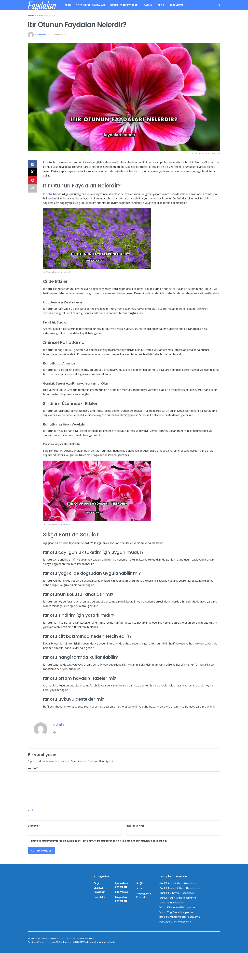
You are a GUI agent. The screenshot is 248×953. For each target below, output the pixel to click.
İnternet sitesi (135, 825)
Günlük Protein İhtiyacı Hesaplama (179, 888)
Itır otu (47, 194)
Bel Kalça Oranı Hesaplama (175, 921)
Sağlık (148, 5)
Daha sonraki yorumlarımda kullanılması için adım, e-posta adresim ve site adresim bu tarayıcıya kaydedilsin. (99, 840)
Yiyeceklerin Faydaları (90, 5)
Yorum (33, 768)
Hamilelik (99, 897)
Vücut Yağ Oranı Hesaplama (176, 912)
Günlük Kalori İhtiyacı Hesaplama (178, 883)
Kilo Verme (176, 5)
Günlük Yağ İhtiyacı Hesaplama (177, 897)
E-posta (34, 825)
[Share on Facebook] (32, 164)
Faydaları (42, 5)
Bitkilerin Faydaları (46, 15)
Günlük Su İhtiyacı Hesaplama (176, 893)
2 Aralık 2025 (59, 34)
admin (42, 34)
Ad (30, 810)
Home (31, 15)
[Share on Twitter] (32, 172)
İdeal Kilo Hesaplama (171, 902)
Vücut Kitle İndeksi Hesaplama (177, 907)
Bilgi (68, 5)
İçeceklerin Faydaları (124, 5)
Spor (161, 5)
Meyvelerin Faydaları (121, 899)
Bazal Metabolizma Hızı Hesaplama (179, 917)
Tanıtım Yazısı (45, 942)
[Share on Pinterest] (32, 180)
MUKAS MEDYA (80, 942)
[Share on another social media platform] (32, 188)
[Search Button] (219, 5)
